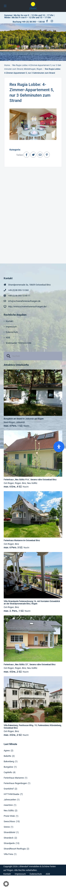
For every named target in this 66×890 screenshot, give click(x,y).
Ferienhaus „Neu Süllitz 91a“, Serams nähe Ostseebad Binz (30, 479)
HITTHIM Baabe (11, 794)
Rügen (18, 483)
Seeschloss (9, 821)
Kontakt (9, 321)
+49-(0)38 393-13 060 (18, 290)
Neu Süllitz (32, 483)
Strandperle (9, 843)
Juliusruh (20, 422)
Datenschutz (12, 332)
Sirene (7, 827)
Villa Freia (8, 854)
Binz (24, 483)
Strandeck (9, 837)
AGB (8, 337)
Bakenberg (9, 761)
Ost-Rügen (9, 483)
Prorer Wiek (9, 816)
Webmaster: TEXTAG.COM (18, 343)
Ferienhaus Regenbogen (15, 783)
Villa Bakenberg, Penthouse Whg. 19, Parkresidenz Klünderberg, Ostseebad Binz (33, 726)
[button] (6, 884)
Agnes (7, 750)
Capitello (8, 772)
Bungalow (8, 767)
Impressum (11, 326)
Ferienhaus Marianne (14, 777)
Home (7, 65)
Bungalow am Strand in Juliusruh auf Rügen (24, 419)
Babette (7, 756)
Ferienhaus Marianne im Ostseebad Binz (22, 540)
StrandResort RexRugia (15, 848)
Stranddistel (9, 832)
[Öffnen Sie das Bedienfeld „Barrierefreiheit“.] (58, 446)
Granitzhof (9, 788)
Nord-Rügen (9, 422)
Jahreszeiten (10, 799)
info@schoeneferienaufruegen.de (24, 301)
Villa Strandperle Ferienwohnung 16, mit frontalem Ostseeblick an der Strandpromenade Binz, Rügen (32, 602)
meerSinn (8, 805)
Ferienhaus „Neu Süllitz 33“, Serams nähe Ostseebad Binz (30, 664)
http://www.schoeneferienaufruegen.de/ (27, 306)
